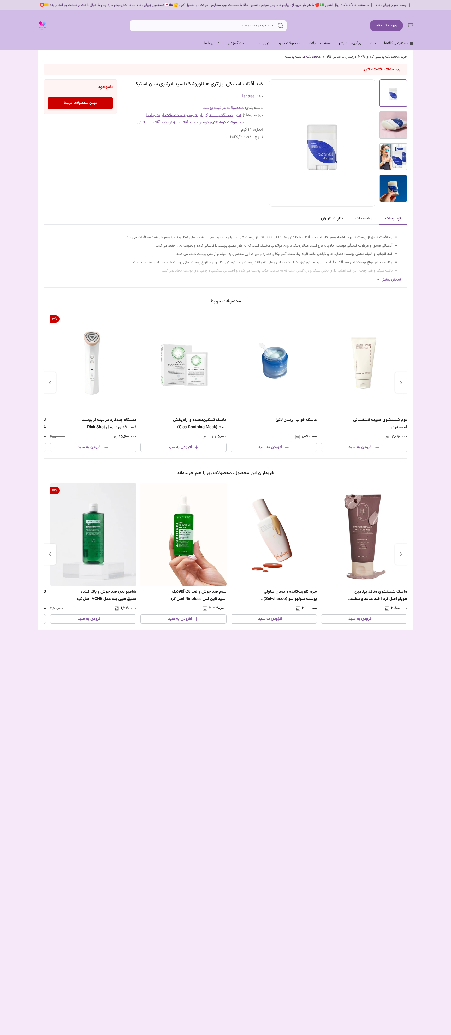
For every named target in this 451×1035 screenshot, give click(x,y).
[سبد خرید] (410, 25)
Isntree (248, 96)
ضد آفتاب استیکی (152, 122)
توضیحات (393, 218)
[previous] (401, 382)
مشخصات (364, 218)
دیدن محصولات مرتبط (80, 103)
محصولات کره (232, 122)
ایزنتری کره (212, 122)
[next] (50, 382)
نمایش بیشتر (391, 280)
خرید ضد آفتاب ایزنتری (185, 122)
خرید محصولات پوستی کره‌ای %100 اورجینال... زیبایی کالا (367, 57)
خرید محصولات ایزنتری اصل (168, 115)
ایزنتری (238, 115)
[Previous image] (277, 143)
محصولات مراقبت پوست (303, 57)
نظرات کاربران (332, 218)
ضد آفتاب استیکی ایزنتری (212, 115)
